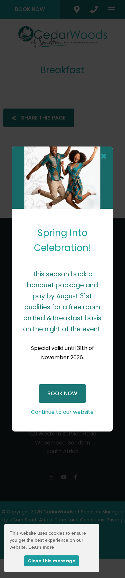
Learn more (41, 547)
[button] (104, 156)
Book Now (62, 393)
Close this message (51, 561)
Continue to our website (62, 412)
